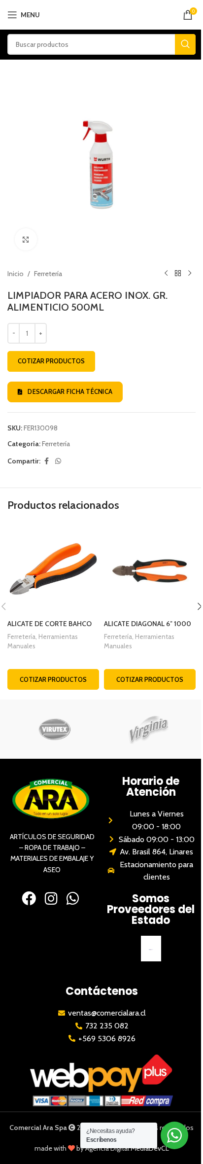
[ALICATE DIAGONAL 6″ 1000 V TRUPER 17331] (150, 569)
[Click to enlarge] (26, 239)
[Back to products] (178, 274)
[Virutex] (54, 729)
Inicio (15, 273)
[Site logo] (102, 13)
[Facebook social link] (46, 461)
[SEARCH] (185, 44)
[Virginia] (149, 729)
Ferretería (48, 273)
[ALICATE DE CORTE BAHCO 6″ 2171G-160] (53, 569)
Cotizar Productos (51, 361)
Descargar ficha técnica (70, 391)
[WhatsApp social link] (58, 461)
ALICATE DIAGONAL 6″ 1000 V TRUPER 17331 (147, 628)
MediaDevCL (150, 1148)
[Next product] (190, 274)
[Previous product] (166, 274)
